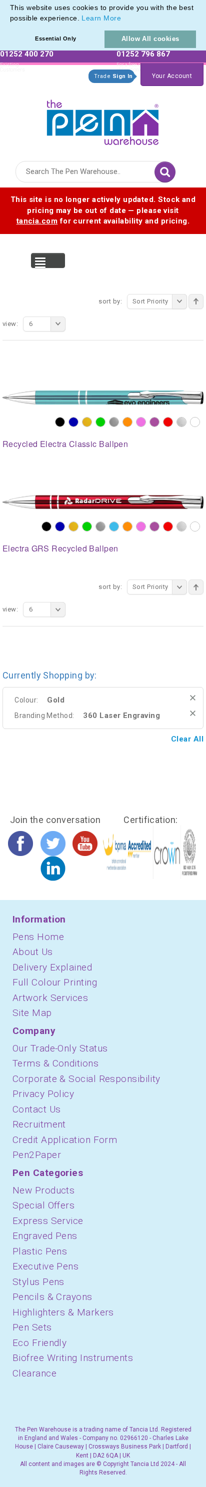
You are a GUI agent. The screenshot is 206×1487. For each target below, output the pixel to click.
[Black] (60, 422)
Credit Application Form (64, 1140)
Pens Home (38, 936)
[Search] (165, 172)
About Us (32, 952)
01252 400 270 (27, 54)
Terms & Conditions (55, 1063)
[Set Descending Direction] (196, 301)
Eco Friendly (39, 1342)
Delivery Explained (52, 967)
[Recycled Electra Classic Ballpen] (103, 397)
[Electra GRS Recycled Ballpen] (103, 501)
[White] (195, 422)
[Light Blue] (114, 527)
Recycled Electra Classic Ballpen (65, 444)
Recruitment (39, 1124)
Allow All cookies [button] (151, 38)
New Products (43, 1190)
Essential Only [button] (55, 39)
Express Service (48, 1220)
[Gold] (87, 422)
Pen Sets (32, 1327)
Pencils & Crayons (52, 1296)
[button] (124, 19)
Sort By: (110, 301)
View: (10, 324)
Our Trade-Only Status (60, 1048)
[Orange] (127, 422)
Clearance (34, 1373)
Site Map (32, 1012)
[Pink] (141, 422)
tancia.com (37, 221)
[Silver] (181, 422)
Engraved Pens (45, 1236)
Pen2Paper (36, 1154)
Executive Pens (45, 1266)
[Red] (168, 422)
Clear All (187, 739)
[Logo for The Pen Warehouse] (103, 120)
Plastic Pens (39, 1251)
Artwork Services (50, 998)
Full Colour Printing (54, 982)
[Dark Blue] (73, 422)
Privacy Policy (43, 1094)
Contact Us (36, 1109)
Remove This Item (193, 697)
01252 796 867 (143, 54)
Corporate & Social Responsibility (86, 1078)
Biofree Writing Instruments (72, 1358)
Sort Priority (150, 301)
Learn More (101, 18)
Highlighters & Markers (63, 1312)
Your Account (172, 76)
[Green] (101, 422)
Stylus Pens (38, 1282)
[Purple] (155, 422)
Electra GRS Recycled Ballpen (60, 548)
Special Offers (43, 1205)
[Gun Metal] (114, 422)
